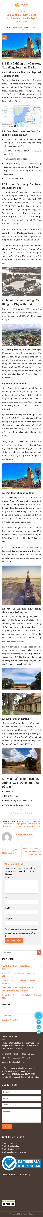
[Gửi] (39, 952)
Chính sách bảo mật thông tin (14, 1152)
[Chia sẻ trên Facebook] (13, 813)
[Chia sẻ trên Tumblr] (30, 813)
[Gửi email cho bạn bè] (21, 813)
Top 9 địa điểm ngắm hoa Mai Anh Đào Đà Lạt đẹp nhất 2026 (21, 982)
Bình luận (8, 878)
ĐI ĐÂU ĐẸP (21, 12)
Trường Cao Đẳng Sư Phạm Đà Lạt (29, 826)
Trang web (8, 919)
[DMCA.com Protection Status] (8, 1203)
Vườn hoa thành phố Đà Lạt (17, 805)
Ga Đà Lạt (8, 791)
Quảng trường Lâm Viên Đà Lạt (18, 800)
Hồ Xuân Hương (11, 796)
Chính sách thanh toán (11, 1149)
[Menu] (3, 4)
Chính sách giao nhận (10, 1146)
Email (7, 908)
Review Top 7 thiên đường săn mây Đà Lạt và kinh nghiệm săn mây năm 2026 (20, 989)
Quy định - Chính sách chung (13, 1143)
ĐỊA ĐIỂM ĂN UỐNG (10, 1020)
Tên (6, 898)
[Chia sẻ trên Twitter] (17, 813)
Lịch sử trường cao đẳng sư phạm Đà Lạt (16, 824)
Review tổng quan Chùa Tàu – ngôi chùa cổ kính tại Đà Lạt (21, 974)
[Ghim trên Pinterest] (26, 813)
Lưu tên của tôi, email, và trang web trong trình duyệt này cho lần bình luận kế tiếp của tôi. (21, 932)
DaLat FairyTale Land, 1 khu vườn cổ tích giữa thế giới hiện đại (31, 852)
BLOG (4, 1011)
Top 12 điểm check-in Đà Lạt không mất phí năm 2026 (21, 967)
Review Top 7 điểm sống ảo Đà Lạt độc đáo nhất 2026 (21, 996)
